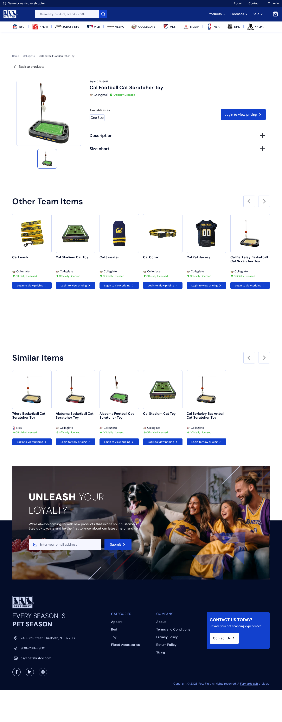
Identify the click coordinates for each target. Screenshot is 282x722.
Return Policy (166, 644)
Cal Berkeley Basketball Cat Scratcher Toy (249, 259)
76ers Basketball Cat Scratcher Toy (28, 416)
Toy (113, 637)
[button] (47, 159)
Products (215, 14)
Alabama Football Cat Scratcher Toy (117, 416)
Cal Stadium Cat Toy (72, 257)
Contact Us (222, 638)
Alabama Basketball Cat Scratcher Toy (75, 416)
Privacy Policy (167, 637)
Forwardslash (249, 683)
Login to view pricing (240, 114)
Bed (114, 629)
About (238, 3)
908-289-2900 (33, 648)
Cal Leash (20, 257)
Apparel (117, 622)
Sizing (160, 652)
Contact (254, 3)
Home (15, 56)
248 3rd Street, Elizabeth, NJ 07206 (48, 638)
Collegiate (29, 56)
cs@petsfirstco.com (36, 658)
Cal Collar (151, 257)
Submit (115, 544)
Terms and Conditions (173, 629)
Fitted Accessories (125, 644)
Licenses (237, 14)
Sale (256, 14)
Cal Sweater (109, 257)
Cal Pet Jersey (198, 257)
